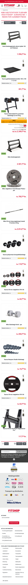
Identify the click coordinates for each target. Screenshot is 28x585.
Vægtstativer (5, 10)
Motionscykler (18, 548)
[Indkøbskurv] (26, 6)
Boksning (5, 561)
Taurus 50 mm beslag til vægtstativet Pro (14, 429)
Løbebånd (5, 551)
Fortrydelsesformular (7, 540)
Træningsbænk (18, 556)
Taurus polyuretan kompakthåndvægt (14, 254)
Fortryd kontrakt (14, 522)
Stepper (4, 567)
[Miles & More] (14, 501)
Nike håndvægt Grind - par (14, 324)
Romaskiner (18, 551)
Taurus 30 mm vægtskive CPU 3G (14, 394)
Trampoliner (18, 553)
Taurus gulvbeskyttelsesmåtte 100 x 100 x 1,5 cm (14, 79)
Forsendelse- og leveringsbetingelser (6, 537)
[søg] (22, 5)
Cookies (4, 533)
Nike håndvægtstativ (14, 157)
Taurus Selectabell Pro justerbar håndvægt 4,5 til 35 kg (14, 114)
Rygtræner (5, 572)
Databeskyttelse (18, 530)
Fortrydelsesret (18, 536)
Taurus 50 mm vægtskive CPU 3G (14, 289)
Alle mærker (5, 580)
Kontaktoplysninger (19, 533)
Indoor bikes (5, 559)
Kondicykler (5, 564)
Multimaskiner (6, 553)
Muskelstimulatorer (7, 576)
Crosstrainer (5, 548)
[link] (14, 459)
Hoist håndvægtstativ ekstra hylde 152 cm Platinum (14, 47)
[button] (24, 443)
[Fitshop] (9, 5)
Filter (24, 22)
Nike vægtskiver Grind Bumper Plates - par (14, 189)
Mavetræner (18, 569)
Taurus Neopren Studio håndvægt (14, 359)
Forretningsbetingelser (7, 530)
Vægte (16, 559)
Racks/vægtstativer (20, 567)
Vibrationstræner (19, 576)
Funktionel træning (7, 569)
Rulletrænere (18, 564)
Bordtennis (5, 556)
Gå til (5, 517)
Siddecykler (18, 561)
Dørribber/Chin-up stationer (19, 573)
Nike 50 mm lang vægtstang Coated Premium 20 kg (14, 222)
